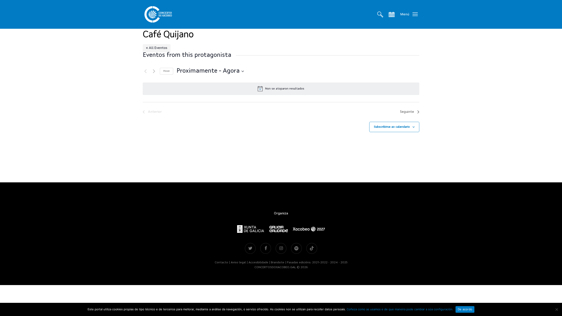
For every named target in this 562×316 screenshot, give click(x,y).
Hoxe (166, 71)
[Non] (556, 309)
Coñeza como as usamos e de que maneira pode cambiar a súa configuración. (400, 309)
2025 (344, 262)
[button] (409, 14)
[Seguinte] (154, 71)
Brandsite (277, 262)
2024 (334, 262)
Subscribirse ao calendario (392, 126)
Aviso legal (238, 262)
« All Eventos (156, 48)
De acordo (465, 309)
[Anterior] (145, 71)
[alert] (281, 89)
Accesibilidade (258, 262)
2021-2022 (320, 262)
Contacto (221, 262)
